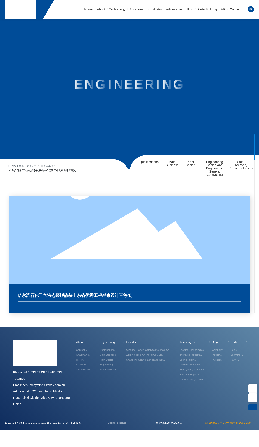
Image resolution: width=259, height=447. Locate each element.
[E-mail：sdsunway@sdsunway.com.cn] (252, 388)
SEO (78, 422)
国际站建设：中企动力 (217, 422)
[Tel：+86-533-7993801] (252, 397)
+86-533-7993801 (36, 372)
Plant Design (190, 163)
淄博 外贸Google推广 (242, 422)
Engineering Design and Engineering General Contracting (214, 168)
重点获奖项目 (48, 166)
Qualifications (149, 162)
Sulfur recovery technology (241, 165)
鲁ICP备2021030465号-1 (170, 423)
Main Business (172, 163)
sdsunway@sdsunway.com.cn (44, 385)
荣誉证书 (31, 166)
